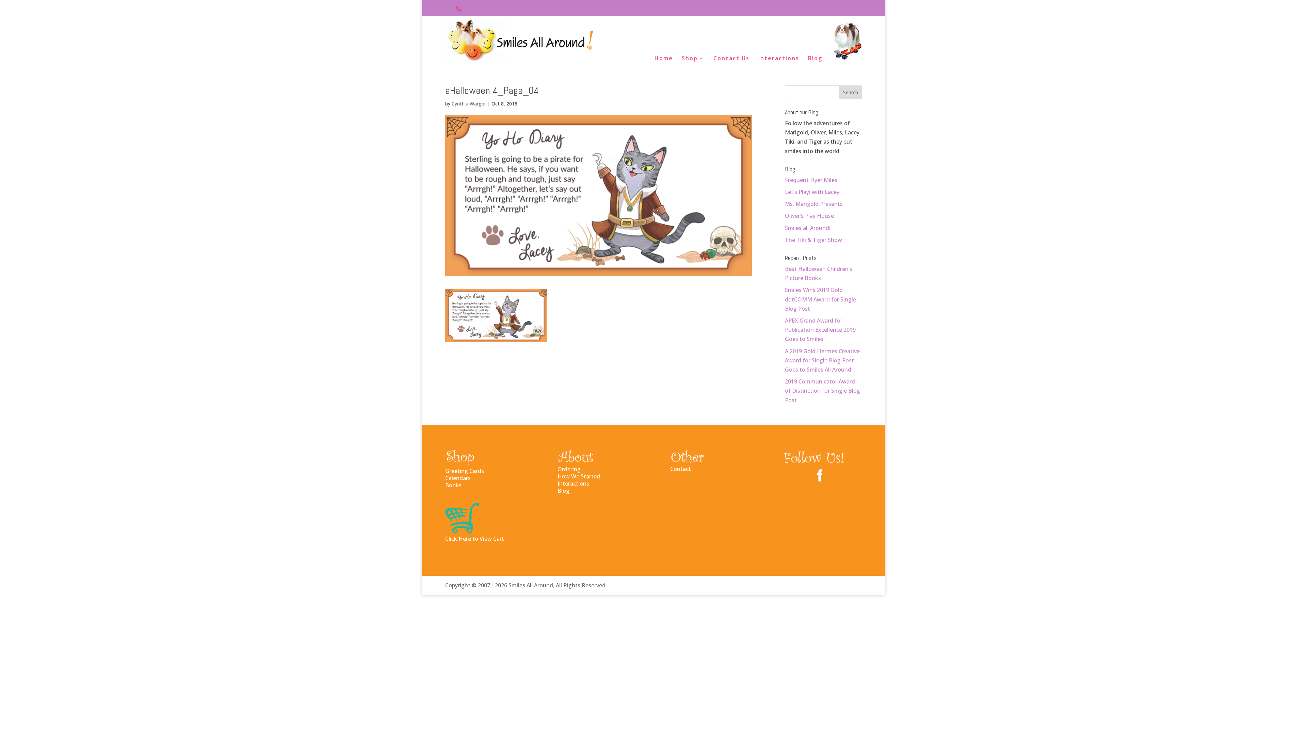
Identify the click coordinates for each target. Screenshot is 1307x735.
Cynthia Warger (469, 103)
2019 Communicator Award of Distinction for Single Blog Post (822, 391)
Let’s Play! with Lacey (812, 192)
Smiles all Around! (807, 228)
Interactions (778, 59)
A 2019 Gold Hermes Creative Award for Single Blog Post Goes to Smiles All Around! (822, 360)
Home (664, 59)
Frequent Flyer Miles (811, 180)
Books (453, 485)
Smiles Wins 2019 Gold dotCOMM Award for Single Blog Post (820, 299)
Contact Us (731, 59)
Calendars (458, 478)
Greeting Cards (464, 471)
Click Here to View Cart (474, 538)
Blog (815, 59)
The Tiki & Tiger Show (813, 240)
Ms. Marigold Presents (814, 204)
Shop (690, 59)
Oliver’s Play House (809, 215)
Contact (680, 469)
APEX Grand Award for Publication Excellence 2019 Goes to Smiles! (820, 330)
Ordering (569, 469)
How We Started (579, 476)
